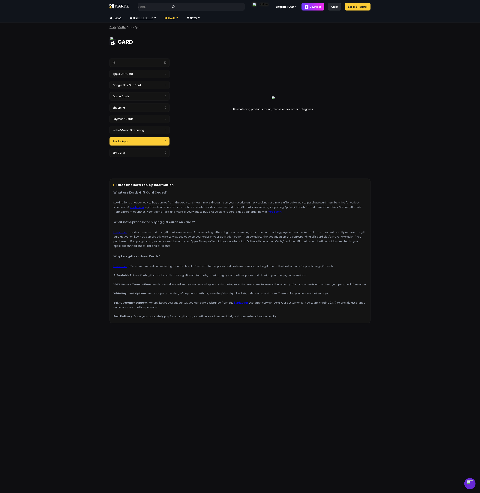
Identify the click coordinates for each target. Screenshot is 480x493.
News (193, 18)
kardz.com (275, 212)
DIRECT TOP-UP (143, 18)
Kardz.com (137, 207)
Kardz (113, 27)
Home (118, 18)
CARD (171, 18)
